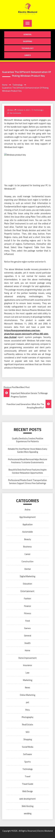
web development (27, 798)
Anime (27, 509)
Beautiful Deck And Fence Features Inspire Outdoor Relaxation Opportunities (28, 471)
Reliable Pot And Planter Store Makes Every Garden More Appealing (27, 450)
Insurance (27, 665)
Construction (27, 561)
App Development (27, 517)
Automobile (27, 531)
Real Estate (27, 724)
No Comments (15, 113)
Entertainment (27, 591)
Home (27, 650)
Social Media (27, 746)
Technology (27, 48)
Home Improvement (27, 658)
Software (27, 754)
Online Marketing (27, 695)
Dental (28, 569)
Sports (27, 761)
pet (27, 702)
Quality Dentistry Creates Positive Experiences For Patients (27, 440)
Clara (11, 110)
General (27, 34)
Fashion (27, 598)
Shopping (27, 41)
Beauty (27, 539)
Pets (27, 709)
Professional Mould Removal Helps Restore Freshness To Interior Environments (27, 461)
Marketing (27, 680)
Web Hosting (27, 806)
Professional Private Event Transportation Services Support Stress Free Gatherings (27, 482)
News (27, 687)
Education (27, 583)
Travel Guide (27, 784)
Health (28, 643)
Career (27, 554)
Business (27, 546)
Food (27, 620)
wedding (27, 813)
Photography (27, 717)
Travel (27, 776)
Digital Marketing (27, 576)
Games (27, 55)
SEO (27, 732)
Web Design (27, 791)
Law (27, 672)
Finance (27, 606)
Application (28, 524)
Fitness (27, 613)
